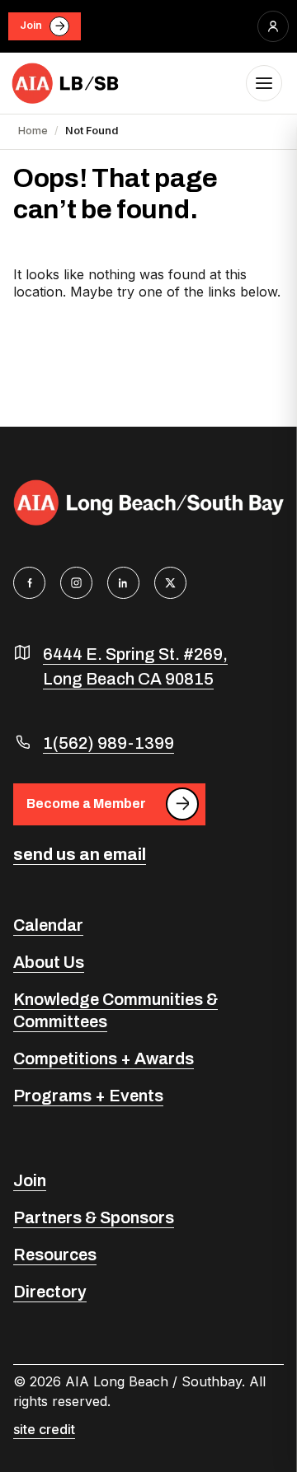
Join (31, 25)
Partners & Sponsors (93, 1217)
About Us (48, 962)
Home (33, 130)
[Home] (66, 83)
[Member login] (273, 26)
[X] (170, 583)
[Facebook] (29, 583)
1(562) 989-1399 (108, 743)
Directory (50, 1292)
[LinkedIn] (123, 583)
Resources (55, 1254)
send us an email (79, 854)
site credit (44, 1429)
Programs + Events (88, 1095)
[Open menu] (264, 83)
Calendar (48, 925)
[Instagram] (76, 583)
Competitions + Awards (103, 1058)
